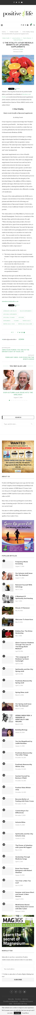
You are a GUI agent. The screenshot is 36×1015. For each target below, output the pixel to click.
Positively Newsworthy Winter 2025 (23, 765)
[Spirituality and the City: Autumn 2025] (7, 837)
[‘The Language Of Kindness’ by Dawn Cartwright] (7, 660)
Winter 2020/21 (27, 320)
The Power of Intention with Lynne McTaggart (23, 846)
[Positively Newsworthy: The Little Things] (7, 756)
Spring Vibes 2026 (21, 692)
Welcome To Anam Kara (24, 619)
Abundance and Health (10, 311)
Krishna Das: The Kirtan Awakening (23, 632)
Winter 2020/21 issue (9, 324)
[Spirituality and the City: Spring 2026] (7, 672)
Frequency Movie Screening (21, 563)
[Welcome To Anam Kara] (7, 622)
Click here (20, 503)
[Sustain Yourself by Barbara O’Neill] (7, 779)
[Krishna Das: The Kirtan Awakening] (7, 634)
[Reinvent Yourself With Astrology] (7, 588)
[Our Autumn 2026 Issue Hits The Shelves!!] (18, 380)
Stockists (18, 999)
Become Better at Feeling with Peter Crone (24, 800)
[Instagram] (19, 2)
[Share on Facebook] (17, 332)
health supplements (25, 311)
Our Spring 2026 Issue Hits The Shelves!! (23, 705)
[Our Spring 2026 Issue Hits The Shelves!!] (7, 707)
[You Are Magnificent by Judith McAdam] (7, 744)
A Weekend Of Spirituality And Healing (24, 597)
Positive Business (27, 38)
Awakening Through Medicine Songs (22, 858)
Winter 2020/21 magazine (25, 324)
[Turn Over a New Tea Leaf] (7, 884)
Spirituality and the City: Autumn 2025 (24, 835)
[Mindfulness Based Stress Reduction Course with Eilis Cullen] (7, 907)
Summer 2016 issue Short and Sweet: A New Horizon (24, 894)
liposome (21, 317)
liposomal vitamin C (9, 317)
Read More (25, 1013)
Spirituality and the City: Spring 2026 (24, 670)
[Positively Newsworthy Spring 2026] (7, 684)
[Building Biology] (7, 733)
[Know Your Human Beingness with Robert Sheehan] (7, 871)
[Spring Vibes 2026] (7, 695)
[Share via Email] (24, 332)
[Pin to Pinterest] (22, 332)
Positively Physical (18, 40)
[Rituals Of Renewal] (7, 611)
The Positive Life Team (20, 1003)
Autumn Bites (20, 822)
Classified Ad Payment (26, 1001)
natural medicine (16, 38)
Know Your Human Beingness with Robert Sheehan (23, 870)
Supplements (6, 320)
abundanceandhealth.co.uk (10, 301)
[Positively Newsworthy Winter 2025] (7, 767)
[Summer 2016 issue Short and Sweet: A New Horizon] (7, 895)
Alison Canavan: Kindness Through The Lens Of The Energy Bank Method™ (24, 646)
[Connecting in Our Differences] (7, 813)
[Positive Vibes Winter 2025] (7, 790)
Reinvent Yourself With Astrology (23, 586)
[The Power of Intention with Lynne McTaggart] (7, 848)
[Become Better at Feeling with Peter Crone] (7, 802)
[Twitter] (16, 2)
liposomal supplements (10, 314)
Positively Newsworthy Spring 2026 (23, 682)
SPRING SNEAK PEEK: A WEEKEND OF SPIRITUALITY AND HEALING (23, 718)
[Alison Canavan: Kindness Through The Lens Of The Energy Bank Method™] (7, 645)
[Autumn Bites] (7, 825)
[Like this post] (14, 332)
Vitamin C (16, 320)
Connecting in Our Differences (22, 812)
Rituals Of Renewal (22, 608)
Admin (21, 49)
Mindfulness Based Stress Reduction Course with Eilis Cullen (24, 907)
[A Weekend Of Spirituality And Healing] (7, 599)
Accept (17, 1013)
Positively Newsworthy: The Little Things (23, 754)
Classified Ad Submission (10, 1001)
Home (4, 31)
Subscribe (11, 999)
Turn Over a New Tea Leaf (23, 882)
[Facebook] (21, 25)
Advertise (25, 999)
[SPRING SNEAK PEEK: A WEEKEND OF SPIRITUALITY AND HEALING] (7, 718)
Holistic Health (14, 31)
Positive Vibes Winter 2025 (23, 788)
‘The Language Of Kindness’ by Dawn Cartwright (22, 659)
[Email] (21, 2)
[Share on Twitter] (19, 332)
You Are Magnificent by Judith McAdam (23, 742)
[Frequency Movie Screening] (7, 564)
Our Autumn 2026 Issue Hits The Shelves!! (23, 574)
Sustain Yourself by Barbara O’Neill (22, 777)
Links (10, 1003)
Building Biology (21, 730)
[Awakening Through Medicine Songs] (7, 860)
